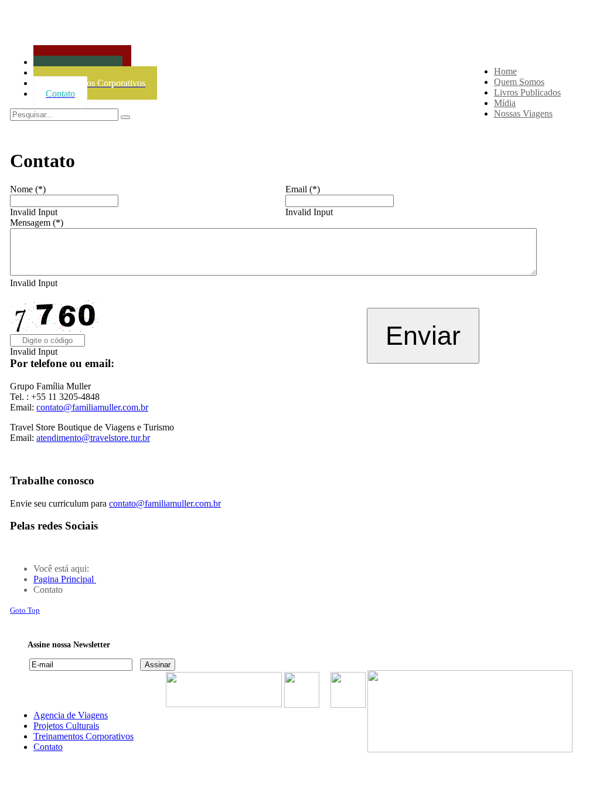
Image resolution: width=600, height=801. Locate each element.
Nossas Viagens (523, 113)
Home (505, 71)
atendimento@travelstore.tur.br (93, 438)
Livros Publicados (527, 92)
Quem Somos (519, 82)
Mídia (505, 103)
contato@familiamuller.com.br (92, 407)
